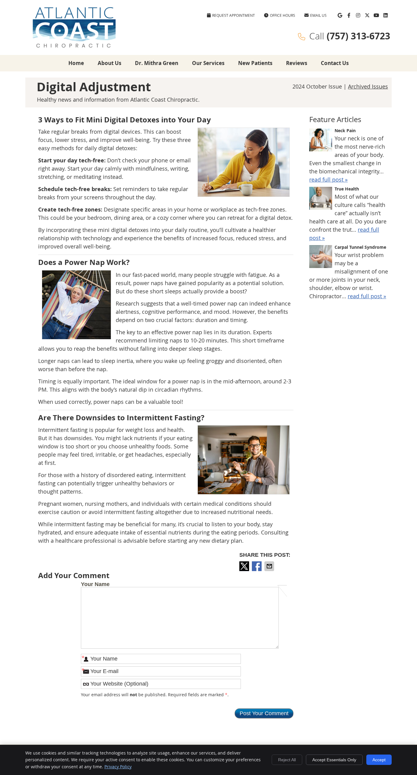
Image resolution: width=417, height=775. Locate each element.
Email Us (318, 15)
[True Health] (320, 199)
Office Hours (282, 15)
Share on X (244, 566)
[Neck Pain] (320, 141)
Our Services (208, 63)
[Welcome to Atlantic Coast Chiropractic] (74, 46)
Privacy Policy (118, 767)
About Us (109, 63)
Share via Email (269, 566)
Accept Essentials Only (334, 759)
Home (76, 63)
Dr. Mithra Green (156, 63)
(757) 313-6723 (358, 36)
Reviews (296, 63)
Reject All (287, 759)
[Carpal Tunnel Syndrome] (320, 257)
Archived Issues (368, 86)
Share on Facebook (257, 566)
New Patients (255, 63)
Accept (379, 759)
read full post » (328, 179)
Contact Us (335, 63)
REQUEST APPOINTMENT (233, 15)
